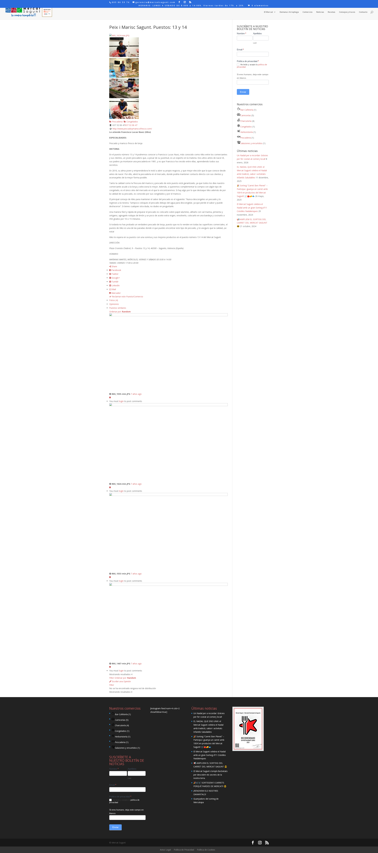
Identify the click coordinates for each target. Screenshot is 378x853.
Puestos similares (117, 307)
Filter (111, 677)
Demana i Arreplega (289, 12)
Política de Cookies (206, 849)
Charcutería (245, 121)
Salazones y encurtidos (251, 143)
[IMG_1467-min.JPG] (168, 585)
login (121, 401)
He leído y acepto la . (252, 65)
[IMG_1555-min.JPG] (168, 315)
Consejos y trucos (347, 12)
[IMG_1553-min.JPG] (168, 495)
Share (114, 266)
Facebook (116, 270)
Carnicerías (245, 115)
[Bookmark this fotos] (110, 397)
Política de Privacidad (184, 849)
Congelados (132, 121)
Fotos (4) (113, 300)
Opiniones (114, 304)
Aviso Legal (165, 849)
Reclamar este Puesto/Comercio (127, 296)
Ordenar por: (120, 311)
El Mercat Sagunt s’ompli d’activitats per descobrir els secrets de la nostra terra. (210, 775)
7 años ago (136, 394)
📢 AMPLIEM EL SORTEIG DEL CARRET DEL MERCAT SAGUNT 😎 (252, 223)
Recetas (331, 12)
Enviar (243, 92)
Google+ (115, 277)
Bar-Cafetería (246, 109)
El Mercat (268, 12)
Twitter (114, 274)
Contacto (363, 12)
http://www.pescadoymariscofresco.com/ (132, 128)
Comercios (307, 12)
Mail (113, 289)
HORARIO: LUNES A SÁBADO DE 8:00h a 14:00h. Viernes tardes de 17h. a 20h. (192, 6)
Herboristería (246, 132)
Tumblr (114, 281)
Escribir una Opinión (121, 681)
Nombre (241, 33)
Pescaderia (117, 121)
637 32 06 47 (131, 125)
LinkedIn (115, 285)
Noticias (320, 12)
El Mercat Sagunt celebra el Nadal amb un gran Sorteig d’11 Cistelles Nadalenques (252, 208)
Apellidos (257, 33)
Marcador (116, 293)
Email (240, 49)
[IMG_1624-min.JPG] (168, 405)
